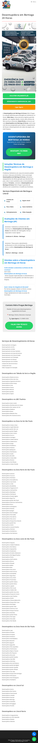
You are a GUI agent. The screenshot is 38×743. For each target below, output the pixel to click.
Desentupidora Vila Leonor (9, 519)
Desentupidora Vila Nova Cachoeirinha (12, 502)
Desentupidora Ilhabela (8, 719)
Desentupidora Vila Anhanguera (10, 677)
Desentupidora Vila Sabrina (9, 517)
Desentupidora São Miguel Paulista (11, 555)
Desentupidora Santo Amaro (9, 433)
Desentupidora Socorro (8, 435)
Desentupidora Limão (7, 484)
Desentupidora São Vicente (9, 691)
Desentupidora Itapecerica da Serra (11, 381)
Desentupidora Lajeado (8, 586)
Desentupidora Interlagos (8, 437)
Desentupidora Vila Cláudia (9, 621)
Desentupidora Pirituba (8, 508)
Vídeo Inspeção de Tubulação (9, 367)
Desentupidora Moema (8, 460)
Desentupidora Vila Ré (8, 598)
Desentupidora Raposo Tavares (10, 651)
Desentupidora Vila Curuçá (9, 588)
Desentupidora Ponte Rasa (9, 579)
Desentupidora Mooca (8, 561)
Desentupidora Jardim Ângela (9, 431)
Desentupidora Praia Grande (9, 693)
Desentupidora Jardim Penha (9, 614)
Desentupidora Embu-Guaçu (9, 383)
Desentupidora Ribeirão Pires (9, 413)
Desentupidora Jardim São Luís (10, 429)
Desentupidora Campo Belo (9, 458)
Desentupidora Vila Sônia (8, 661)
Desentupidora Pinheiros (8, 636)
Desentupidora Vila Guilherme (10, 480)
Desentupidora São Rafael (8, 604)
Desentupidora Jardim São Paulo (10, 500)
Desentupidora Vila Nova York (10, 608)
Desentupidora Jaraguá (8, 510)
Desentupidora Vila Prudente (9, 559)
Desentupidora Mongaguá (9, 703)
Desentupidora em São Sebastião (10, 717)
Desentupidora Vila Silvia (8, 612)
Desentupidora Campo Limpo (9, 425)
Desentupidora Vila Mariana (9, 452)
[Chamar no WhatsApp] (34, 739)
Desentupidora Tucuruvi (8, 475)
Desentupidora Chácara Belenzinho (11, 600)
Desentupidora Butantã (8, 640)
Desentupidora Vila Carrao (9, 569)
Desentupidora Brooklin (8, 456)
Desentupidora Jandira (8, 391)
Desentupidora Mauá (7, 411)
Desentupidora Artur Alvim (9, 577)
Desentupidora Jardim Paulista (10, 657)
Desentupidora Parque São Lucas (10, 602)
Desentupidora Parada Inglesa (10, 496)
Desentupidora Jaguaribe (8, 645)
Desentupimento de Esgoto (9, 345)
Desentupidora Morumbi (8, 655)
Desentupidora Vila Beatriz (9, 679)
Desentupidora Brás (7, 567)
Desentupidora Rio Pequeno (9, 653)
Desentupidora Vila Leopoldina (10, 647)
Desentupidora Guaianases (9, 551)
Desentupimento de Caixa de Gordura (12, 353)
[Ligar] (34, 734)
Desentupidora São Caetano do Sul (11, 407)
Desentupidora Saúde (7, 454)
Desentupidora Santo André (9, 403)
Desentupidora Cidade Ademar (10, 439)
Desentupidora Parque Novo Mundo (11, 521)
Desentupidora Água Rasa (8, 575)
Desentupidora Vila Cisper (8, 616)
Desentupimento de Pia (8, 347)
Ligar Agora (19, 107)
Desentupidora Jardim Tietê (9, 606)
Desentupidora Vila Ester (8, 529)
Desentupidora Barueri (8, 389)
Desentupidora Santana (8, 473)
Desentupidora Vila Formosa (9, 571)
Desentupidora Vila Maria (8, 477)
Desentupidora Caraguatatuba (10, 715)
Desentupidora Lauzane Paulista (10, 527)
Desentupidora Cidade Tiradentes (11, 545)
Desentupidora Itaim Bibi (8, 659)
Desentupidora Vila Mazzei (9, 494)
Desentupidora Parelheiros (9, 445)
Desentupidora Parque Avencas (10, 610)
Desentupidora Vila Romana (9, 649)
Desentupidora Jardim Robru (9, 584)
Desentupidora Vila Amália (9, 514)
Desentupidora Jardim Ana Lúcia (10, 592)
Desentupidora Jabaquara (8, 449)
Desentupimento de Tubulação (10, 357)
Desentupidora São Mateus (9, 547)
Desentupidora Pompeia (8, 634)
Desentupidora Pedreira (8, 447)
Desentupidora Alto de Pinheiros (10, 663)
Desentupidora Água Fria (8, 498)
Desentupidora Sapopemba (9, 549)
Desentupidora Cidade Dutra (9, 441)
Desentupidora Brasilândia (9, 486)
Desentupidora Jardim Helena (9, 582)
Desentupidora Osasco (8, 387)
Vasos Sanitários (27, 207)
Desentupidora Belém (7, 565)
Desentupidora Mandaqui (8, 492)
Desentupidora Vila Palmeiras (9, 533)
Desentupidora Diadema (8, 409)
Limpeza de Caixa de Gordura (9, 363)
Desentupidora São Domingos (10, 512)
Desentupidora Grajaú (8, 443)
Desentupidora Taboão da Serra (10, 377)
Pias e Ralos (10, 207)
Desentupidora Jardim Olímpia (10, 669)
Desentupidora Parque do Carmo (10, 594)
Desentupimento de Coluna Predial (11, 355)
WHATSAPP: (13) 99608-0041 (19, 152)
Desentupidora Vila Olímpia (9, 462)
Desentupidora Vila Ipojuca (9, 675)
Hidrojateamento (11, 212)
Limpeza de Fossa (9, 200)
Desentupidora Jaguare (8, 642)
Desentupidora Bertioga (8, 699)
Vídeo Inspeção (27, 212)
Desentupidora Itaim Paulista (9, 596)
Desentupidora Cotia (7, 385)
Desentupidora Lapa (7, 630)
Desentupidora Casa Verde (9, 482)
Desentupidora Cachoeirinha (9, 490)
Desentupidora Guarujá (8, 697)
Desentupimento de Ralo (8, 349)
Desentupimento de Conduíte (10, 361)
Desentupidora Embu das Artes (10, 379)
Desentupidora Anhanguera (9, 506)
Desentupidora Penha (7, 557)
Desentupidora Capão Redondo (10, 427)
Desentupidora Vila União (8, 619)
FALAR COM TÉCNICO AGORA (19, 325)
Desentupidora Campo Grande (10, 464)
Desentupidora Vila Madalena (9, 638)
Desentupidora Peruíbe (8, 705)
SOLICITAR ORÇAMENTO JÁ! (19, 96)
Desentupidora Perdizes (8, 632)
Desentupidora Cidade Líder (9, 590)
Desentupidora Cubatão (8, 695)
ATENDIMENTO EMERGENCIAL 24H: (19, 101)
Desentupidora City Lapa (8, 671)
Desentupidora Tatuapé (8, 563)
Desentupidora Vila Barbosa (9, 531)
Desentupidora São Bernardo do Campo (12, 405)
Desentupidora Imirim (8, 525)
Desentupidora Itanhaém (8, 701)
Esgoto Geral (26, 200)
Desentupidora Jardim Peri (9, 523)
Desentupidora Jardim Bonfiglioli (10, 665)
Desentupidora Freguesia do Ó (10, 488)
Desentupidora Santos (8, 689)
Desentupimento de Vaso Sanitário (11, 351)
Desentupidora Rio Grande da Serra (11, 415)
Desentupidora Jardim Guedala (10, 667)
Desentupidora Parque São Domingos (12, 673)
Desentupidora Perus (7, 504)
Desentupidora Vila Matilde (9, 573)
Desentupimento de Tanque (9, 359)
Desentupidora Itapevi (8, 393)
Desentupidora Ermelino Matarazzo (11, 553)
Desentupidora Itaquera (8, 542)
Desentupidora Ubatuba (8, 721)
